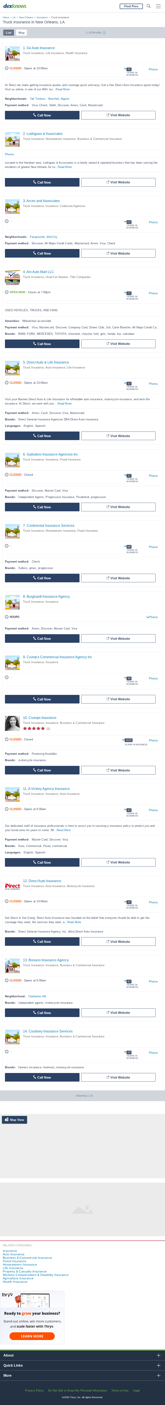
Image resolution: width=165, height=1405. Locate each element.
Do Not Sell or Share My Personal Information (77, 1390)
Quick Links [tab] (13, 1365)
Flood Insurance (70, 459)
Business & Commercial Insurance (99, 138)
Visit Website (120, 115)
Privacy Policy (34, 1390)
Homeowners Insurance (61, 138)
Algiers (65, 98)
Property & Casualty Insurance (25, 1271)
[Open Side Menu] (158, 6)
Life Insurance (55, 53)
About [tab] (8, 1355)
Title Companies (80, 277)
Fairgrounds (37, 236)
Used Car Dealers (57, 277)
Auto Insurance (55, 367)
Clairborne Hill (37, 996)
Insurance (42, 17)
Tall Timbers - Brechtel (44, 98)
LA (14, 17)
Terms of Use (119, 1390)
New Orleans (26, 17)
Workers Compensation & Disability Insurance (36, 1275)
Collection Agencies (72, 206)
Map (21, 32)
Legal (136, 1390)
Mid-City (52, 236)
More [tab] (7, 1375)
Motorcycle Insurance (81, 886)
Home (6, 17)
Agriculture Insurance (18, 1278)
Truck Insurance (33, 53)
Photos (153, 69)
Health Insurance (76, 53)
